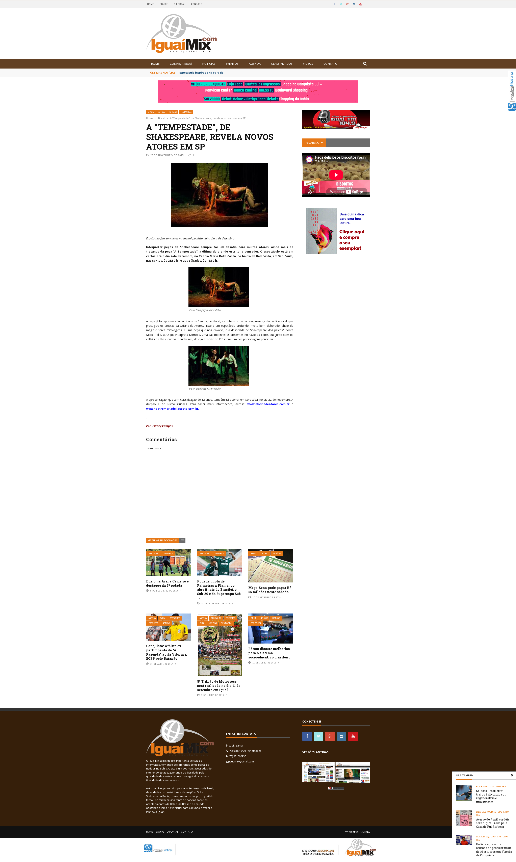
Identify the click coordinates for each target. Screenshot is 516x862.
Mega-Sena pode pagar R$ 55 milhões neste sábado (269, 589)
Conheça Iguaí (181, 64)
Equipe (164, 3)
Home (150, 3)
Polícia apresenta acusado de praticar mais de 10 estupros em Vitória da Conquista (494, 849)
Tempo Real (185, 112)
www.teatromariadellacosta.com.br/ (173, 409)
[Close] (512, 775)
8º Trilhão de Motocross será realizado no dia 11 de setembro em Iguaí (218, 685)
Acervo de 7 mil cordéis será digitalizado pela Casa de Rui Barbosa (493, 823)
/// (182, 540)
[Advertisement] (219, 495)
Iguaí (202, 623)
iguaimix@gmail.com (241, 761)
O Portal (179, 3)
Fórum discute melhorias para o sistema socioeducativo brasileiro (269, 653)
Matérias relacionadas (163, 540)
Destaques (175, 618)
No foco (161, 112)
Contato (196, 3)
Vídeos (308, 64)
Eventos (232, 64)
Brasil (151, 112)
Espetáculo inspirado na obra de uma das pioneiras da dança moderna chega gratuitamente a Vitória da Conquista (257, 72)
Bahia (162, 618)
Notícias (208, 64)
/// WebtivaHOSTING (357, 832)
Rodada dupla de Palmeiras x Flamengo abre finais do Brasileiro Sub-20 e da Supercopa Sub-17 (219, 589)
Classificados (281, 64)
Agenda (255, 64)
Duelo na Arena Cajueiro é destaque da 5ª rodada (167, 583)
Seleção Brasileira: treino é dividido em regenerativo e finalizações (491, 796)
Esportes (153, 553)
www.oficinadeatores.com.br (268, 404)
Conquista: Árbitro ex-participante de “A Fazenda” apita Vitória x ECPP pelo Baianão (166, 652)
